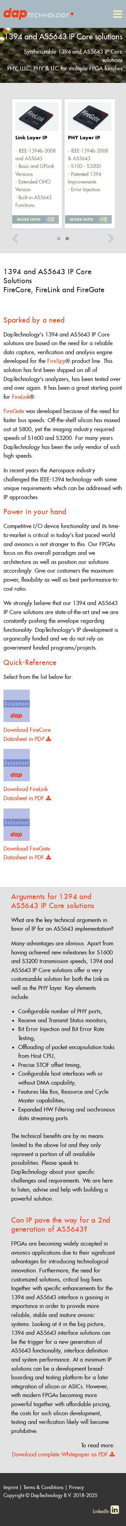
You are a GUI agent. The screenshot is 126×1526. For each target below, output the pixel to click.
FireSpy (55, 361)
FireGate (14, 411)
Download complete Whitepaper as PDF (61, 1454)
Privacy (76, 1487)
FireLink (21, 397)
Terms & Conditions (43, 1487)
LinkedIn (102, 1511)
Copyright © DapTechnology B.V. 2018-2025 (50, 1495)
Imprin (10, 1487)
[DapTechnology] (39, 12)
